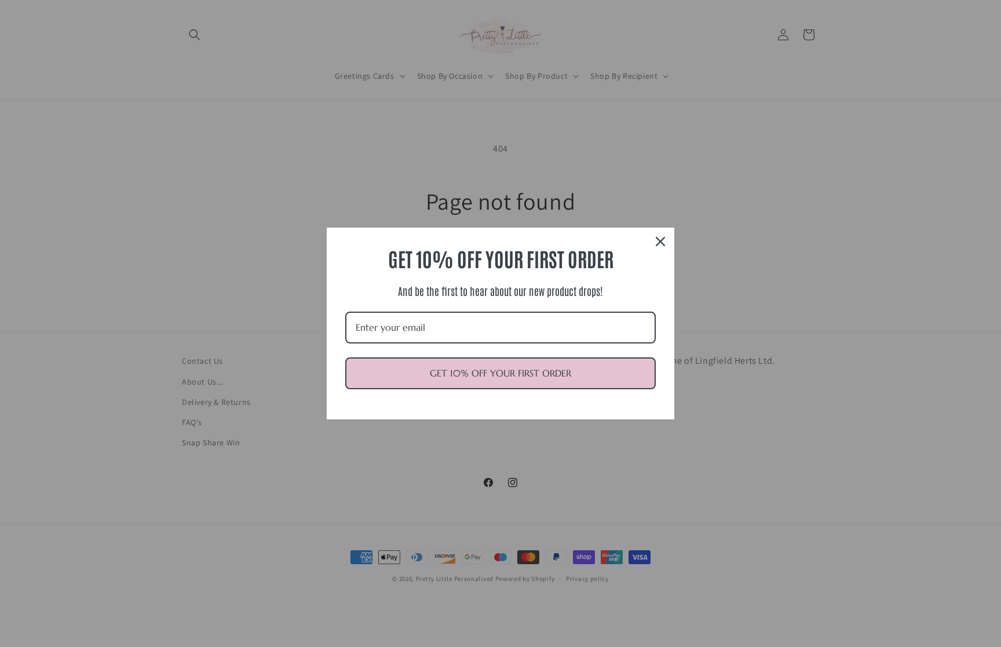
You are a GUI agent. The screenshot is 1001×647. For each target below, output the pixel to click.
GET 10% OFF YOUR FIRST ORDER (500, 373)
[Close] (660, 241)
